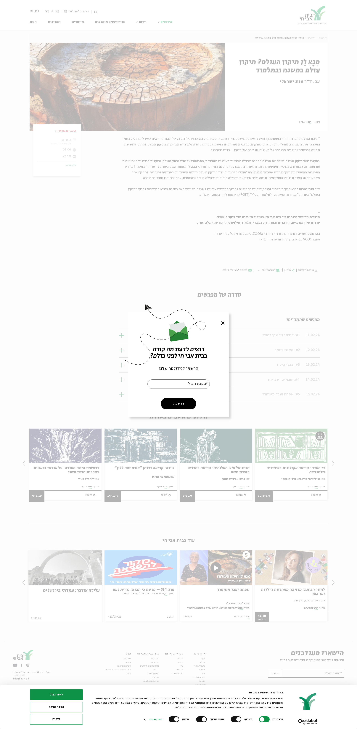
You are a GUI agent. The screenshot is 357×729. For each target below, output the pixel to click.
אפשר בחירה (56, 707)
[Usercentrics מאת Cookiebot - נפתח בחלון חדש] (308, 722)
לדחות (56, 719)
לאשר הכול (56, 694)
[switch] (237, 719)
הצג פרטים (155, 719)
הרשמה (178, 403)
